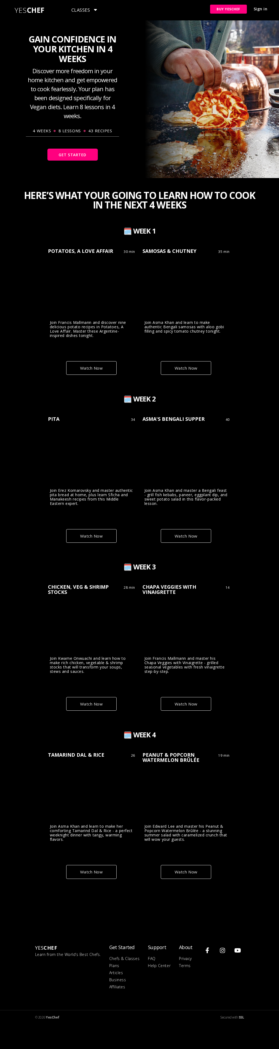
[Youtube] (238, 950)
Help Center (159, 965)
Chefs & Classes (124, 958)
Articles (116, 972)
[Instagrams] (222, 950)
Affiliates (117, 986)
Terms (185, 965)
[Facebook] (207, 950)
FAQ (152, 958)
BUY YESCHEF (228, 9)
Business (117, 979)
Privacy (185, 958)
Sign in (261, 8)
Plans (114, 965)
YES (30, 10)
